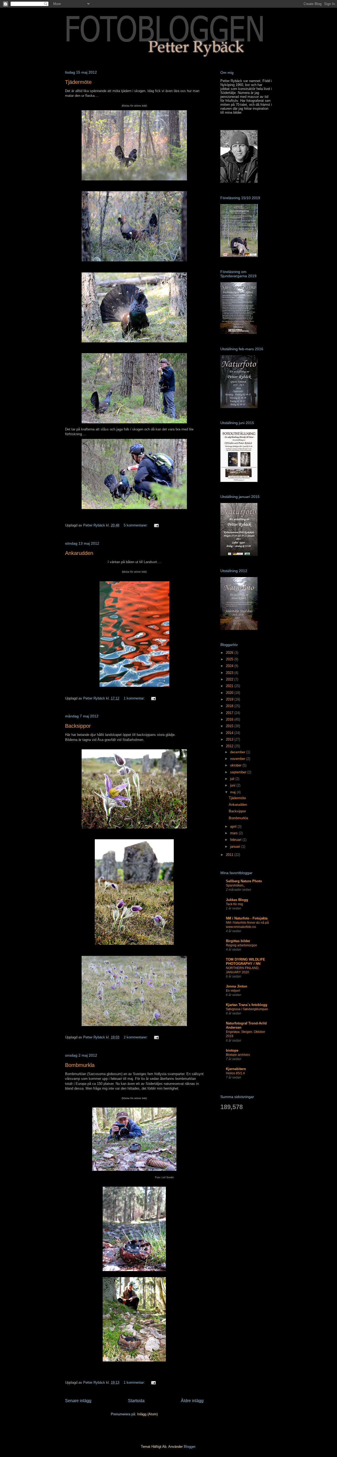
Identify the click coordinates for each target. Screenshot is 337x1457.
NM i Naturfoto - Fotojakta (246, 918)
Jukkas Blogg (237, 900)
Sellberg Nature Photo (244, 881)
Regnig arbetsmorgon (241, 945)
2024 (230, 666)
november (238, 759)
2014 (230, 733)
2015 (230, 726)
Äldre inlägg (192, 1400)
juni (233, 785)
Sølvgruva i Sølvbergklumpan (247, 1009)
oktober (236, 765)
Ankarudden (79, 553)
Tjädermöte (78, 82)
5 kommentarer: (136, 525)
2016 (230, 719)
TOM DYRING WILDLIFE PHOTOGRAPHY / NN (245, 961)
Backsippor (78, 726)
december (238, 752)
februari (236, 840)
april (233, 826)
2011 (230, 855)
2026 (230, 653)
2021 (230, 686)
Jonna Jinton (236, 986)
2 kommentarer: (136, 1037)
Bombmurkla (80, 1065)
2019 (230, 699)
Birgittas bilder (238, 941)
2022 (230, 679)
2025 (230, 659)
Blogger (189, 1447)
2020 (230, 693)
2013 (230, 739)
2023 (230, 673)
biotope (232, 1050)
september (238, 772)
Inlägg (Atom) (147, 1414)
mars (234, 833)
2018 (230, 706)
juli (232, 779)
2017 (230, 713)
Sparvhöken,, (235, 885)
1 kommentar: (135, 698)
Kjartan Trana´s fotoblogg (246, 1005)
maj (233, 792)
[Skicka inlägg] (156, 525)
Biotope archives (238, 1055)
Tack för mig (234, 904)
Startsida (136, 1400)
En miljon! (233, 991)
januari (235, 847)
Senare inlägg (78, 1400)
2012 (230, 746)
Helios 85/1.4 (235, 1073)
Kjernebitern (236, 1069)
